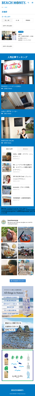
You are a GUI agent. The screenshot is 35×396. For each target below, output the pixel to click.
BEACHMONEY (13, 393)
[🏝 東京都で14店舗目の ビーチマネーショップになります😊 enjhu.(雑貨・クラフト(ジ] (9, 267)
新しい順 (7, 20)
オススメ (25, 149)
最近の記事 (9, 149)
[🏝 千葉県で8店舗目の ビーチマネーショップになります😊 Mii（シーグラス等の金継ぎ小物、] (26, 267)
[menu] (32, 2)
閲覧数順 (28, 20)
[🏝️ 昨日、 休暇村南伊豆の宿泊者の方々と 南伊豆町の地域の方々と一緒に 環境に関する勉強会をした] (26, 251)
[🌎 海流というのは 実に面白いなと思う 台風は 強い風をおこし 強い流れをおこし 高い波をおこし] (26, 234)
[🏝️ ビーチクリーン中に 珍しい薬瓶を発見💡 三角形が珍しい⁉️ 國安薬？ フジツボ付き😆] (9, 234)
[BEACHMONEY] (14, 2)
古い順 (17, 20)
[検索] (28, 2)
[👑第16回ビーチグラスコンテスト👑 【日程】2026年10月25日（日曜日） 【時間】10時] (9, 251)
